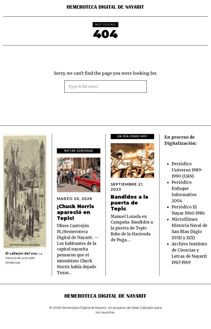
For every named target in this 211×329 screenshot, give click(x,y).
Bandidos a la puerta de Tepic (129, 203)
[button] (140, 86)
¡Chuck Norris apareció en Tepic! (75, 212)
